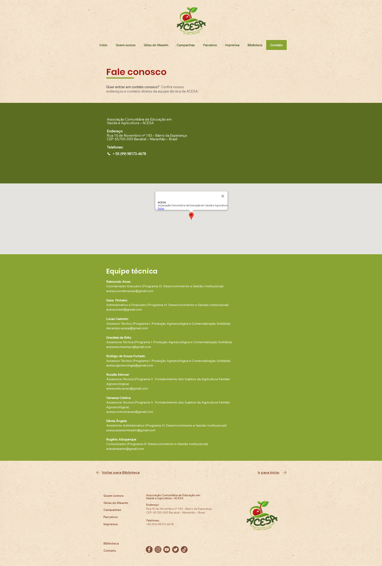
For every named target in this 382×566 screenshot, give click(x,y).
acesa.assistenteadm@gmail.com (130, 430)
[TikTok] (184, 549)
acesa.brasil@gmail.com (124, 309)
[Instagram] (158, 549)
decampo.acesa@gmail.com (127, 328)
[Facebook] (149, 549)
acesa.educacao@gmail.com (127, 388)
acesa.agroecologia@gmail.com (129, 365)
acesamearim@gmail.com (125, 449)
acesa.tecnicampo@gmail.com (128, 347)
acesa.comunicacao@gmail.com (129, 412)
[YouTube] (166, 549)
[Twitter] (175, 549)
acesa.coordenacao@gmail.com (129, 291)
